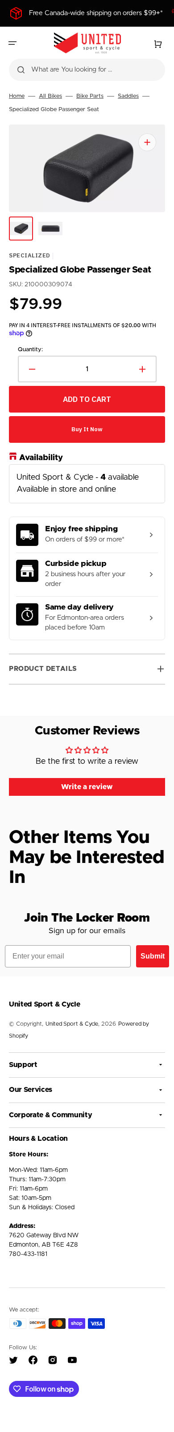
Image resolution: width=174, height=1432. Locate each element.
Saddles (128, 96)
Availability (41, 458)
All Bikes (50, 96)
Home (17, 96)
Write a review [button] (87, 786)
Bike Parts (90, 96)
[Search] (21, 70)
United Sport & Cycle (72, 1024)
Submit (153, 956)
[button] (12, 43)
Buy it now (87, 429)
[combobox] (87, 70)
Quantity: (30, 349)
